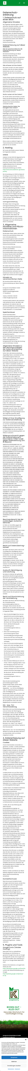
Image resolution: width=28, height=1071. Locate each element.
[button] (26, 1039)
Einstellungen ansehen (14, 1065)
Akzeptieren (14, 1057)
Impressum (17, 1069)
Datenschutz (11, 1069)
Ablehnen (14, 1061)
